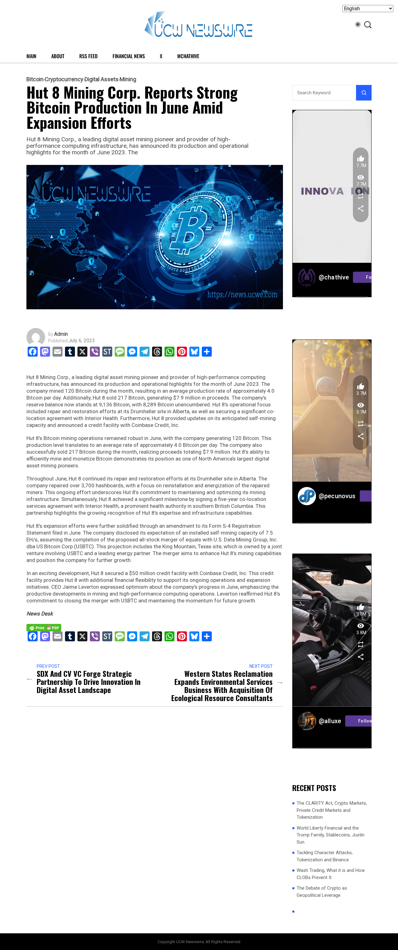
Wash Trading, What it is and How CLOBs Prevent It (331, 874)
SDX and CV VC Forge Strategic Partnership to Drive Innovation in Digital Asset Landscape (89, 681)
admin (61, 334)
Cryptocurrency (64, 79)
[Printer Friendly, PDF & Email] (43, 627)
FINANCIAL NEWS (129, 56)
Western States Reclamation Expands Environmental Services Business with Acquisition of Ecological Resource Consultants (222, 685)
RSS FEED (88, 56)
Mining (128, 79)
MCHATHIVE (188, 56)
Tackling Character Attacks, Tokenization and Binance (325, 856)
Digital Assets (101, 79)
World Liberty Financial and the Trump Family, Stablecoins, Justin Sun (330, 835)
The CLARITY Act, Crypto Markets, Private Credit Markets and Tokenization (332, 810)
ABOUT (57, 56)
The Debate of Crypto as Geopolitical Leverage (322, 891)
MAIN (31, 56)
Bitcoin (35, 79)
